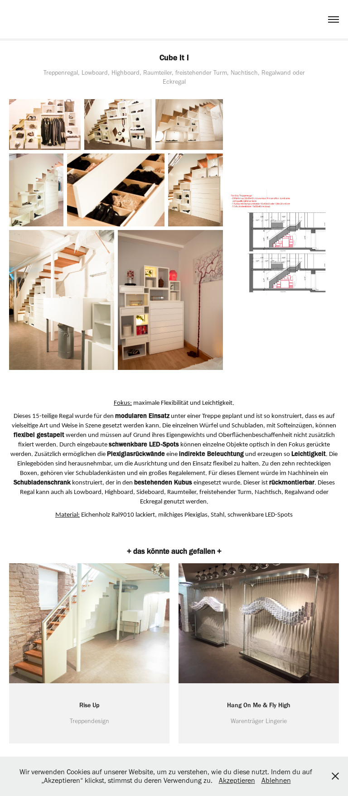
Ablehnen (276, 780)
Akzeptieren (237, 780)
